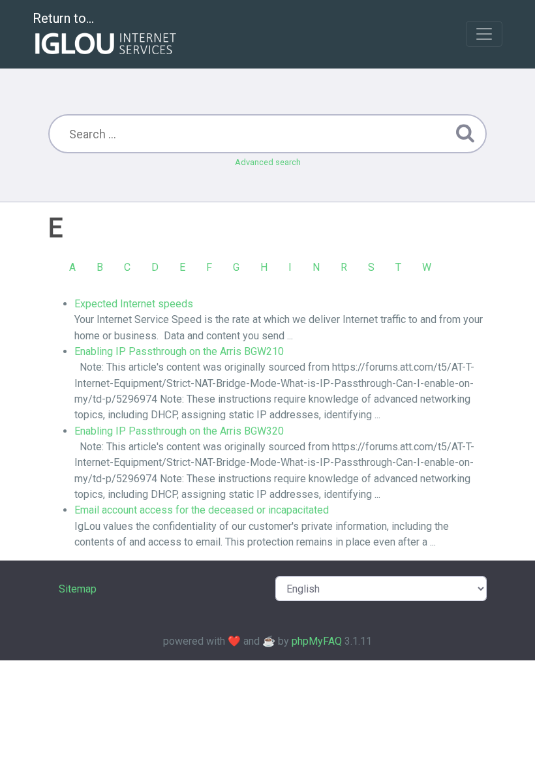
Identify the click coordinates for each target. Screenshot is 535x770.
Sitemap (78, 589)
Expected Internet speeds (133, 304)
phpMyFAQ (317, 641)
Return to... (63, 18)
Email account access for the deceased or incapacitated (201, 510)
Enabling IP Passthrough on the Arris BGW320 (179, 431)
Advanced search (268, 162)
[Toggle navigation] (484, 34)
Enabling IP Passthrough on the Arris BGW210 (179, 351)
